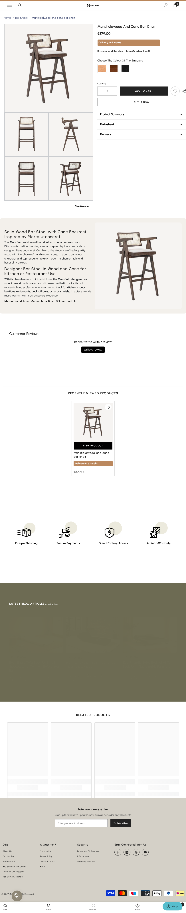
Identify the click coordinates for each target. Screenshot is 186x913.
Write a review (93, 349)
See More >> (82, 206)
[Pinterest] (136, 852)
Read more (71, 680)
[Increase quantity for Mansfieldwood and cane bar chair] (114, 91)
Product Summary (112, 114)
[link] (27, 787)
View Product (93, 445)
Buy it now (141, 102)
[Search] (20, 5)
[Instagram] (127, 852)
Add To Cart (144, 90)
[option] (93, 438)
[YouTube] (145, 852)
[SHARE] (183, 91)
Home (7, 17)
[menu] (9, 5)
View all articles (51, 604)
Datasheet (107, 124)
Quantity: (101, 83)
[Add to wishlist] (175, 91)
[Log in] (166, 5)
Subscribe (121, 823)
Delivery (105, 134)
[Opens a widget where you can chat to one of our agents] (172, 906)
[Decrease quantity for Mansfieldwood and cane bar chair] (100, 91)
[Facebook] (117, 852)
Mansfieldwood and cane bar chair (53, 17)
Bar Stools (21, 17)
